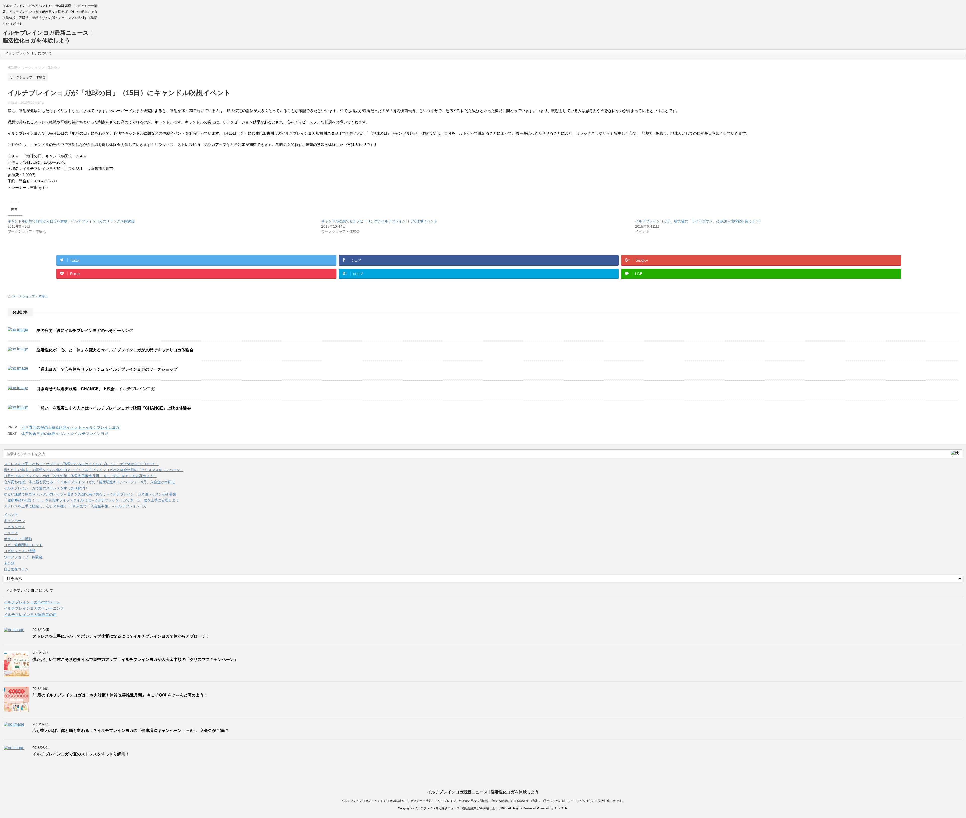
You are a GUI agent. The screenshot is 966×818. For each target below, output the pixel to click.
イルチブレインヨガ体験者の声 (30, 614)
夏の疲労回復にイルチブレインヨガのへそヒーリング (84, 330)
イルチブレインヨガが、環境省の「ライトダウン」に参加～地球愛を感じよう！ (698, 221)
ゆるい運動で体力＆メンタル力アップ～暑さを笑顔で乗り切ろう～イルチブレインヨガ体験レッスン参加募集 (90, 494)
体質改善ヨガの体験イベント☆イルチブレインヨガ (64, 433)
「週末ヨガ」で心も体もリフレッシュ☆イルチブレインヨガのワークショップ (106, 369)
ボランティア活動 (18, 539)
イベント (11, 515)
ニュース (11, 533)
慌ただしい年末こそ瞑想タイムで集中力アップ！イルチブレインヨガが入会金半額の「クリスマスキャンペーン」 (93, 470)
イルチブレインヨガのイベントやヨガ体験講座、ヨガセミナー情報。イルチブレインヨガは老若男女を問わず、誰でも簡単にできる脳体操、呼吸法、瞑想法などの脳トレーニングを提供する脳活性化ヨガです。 (483, 801)
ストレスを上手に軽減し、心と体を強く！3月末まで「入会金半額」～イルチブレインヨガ (75, 506)
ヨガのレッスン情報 (19, 551)
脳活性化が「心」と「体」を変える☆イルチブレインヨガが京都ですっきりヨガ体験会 (114, 350)
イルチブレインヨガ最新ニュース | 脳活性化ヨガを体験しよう (483, 792)
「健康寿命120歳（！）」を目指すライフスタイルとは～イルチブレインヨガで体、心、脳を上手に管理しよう (91, 500)
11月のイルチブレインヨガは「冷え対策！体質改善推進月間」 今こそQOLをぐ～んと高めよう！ (80, 476)
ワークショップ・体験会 (30, 296)
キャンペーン (14, 521)
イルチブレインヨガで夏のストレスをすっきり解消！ (46, 488)
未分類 (9, 563)
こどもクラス (14, 527)
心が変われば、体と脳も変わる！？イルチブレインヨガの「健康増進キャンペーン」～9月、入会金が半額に (89, 482)
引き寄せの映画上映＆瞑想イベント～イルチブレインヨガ (70, 427)
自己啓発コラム (16, 569)
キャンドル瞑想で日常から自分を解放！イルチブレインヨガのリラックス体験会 (71, 221)
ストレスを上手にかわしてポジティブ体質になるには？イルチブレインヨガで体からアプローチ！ (81, 464)
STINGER (560, 808)
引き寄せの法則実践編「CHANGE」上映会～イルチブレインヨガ (95, 389)
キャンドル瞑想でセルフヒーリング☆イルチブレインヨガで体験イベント (379, 221)
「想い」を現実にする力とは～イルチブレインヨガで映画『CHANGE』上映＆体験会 (113, 408)
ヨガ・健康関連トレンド (23, 545)
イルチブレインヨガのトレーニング (34, 608)
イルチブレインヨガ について (28, 53)
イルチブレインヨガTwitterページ (32, 602)
